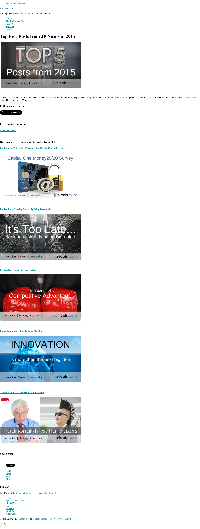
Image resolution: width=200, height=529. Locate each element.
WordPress (58, 519)
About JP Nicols (8, 130)
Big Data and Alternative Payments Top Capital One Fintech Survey (34, 148)
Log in (68, 519)
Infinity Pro (24, 519)
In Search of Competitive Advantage (18, 270)
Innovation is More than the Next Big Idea (21, 331)
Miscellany (54, 493)
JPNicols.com (6, 8)
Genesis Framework (42, 519)
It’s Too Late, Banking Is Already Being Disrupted (25, 209)
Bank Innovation (20, 493)
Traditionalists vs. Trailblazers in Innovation (22, 392)
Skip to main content (15, 3)
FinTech (33, 493)
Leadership (43, 493)
